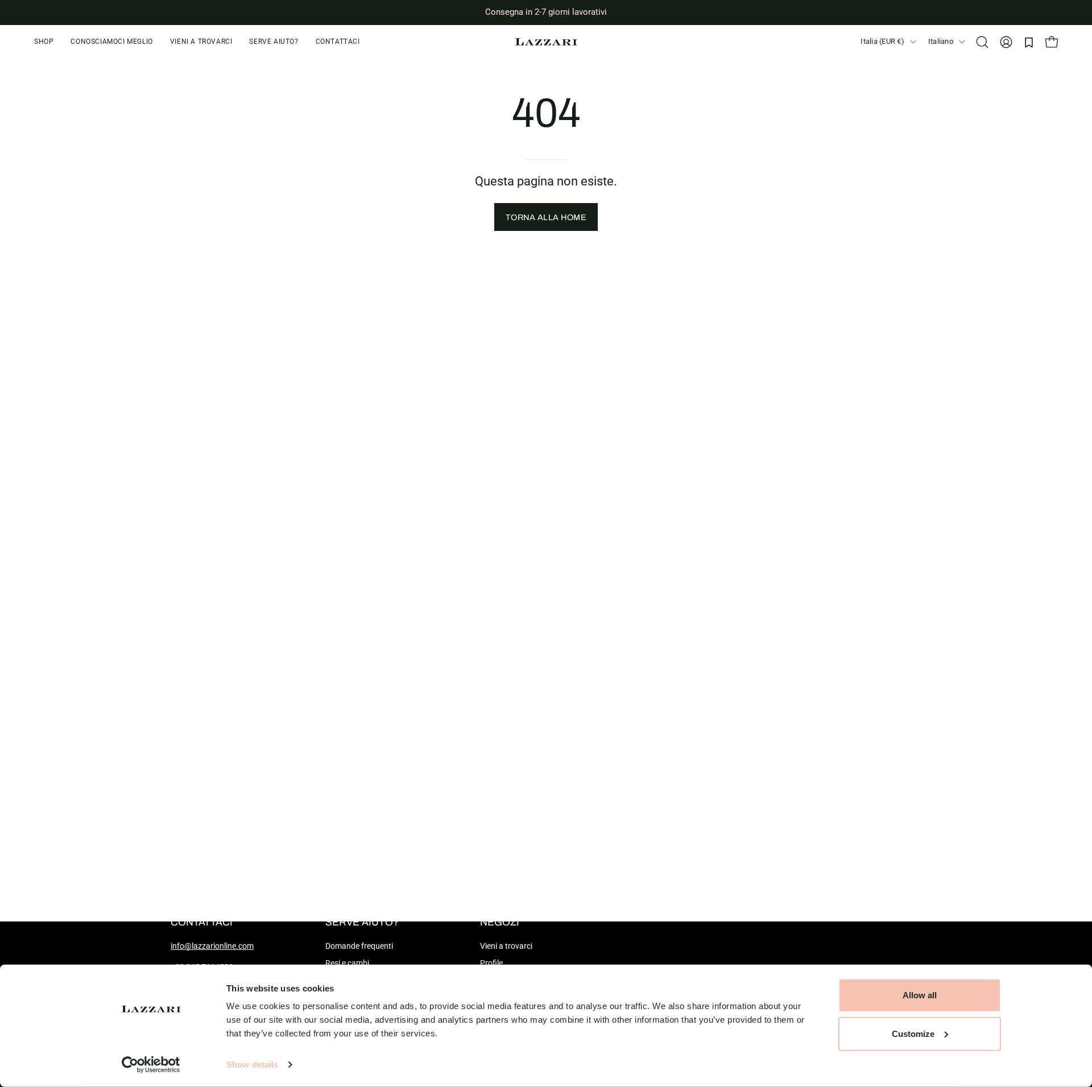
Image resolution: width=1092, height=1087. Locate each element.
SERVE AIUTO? (362, 922)
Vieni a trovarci (506, 946)
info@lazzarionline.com (212, 946)
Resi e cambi (347, 963)
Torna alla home (546, 217)
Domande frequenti (359, 946)
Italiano (940, 41)
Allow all (920, 995)
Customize (913, 1033)
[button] (274, 42)
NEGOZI (499, 922)
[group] (546, 12)
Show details (252, 1064)
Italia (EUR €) (882, 41)
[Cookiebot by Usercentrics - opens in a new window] (151, 1064)
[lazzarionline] (546, 42)
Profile (491, 963)
